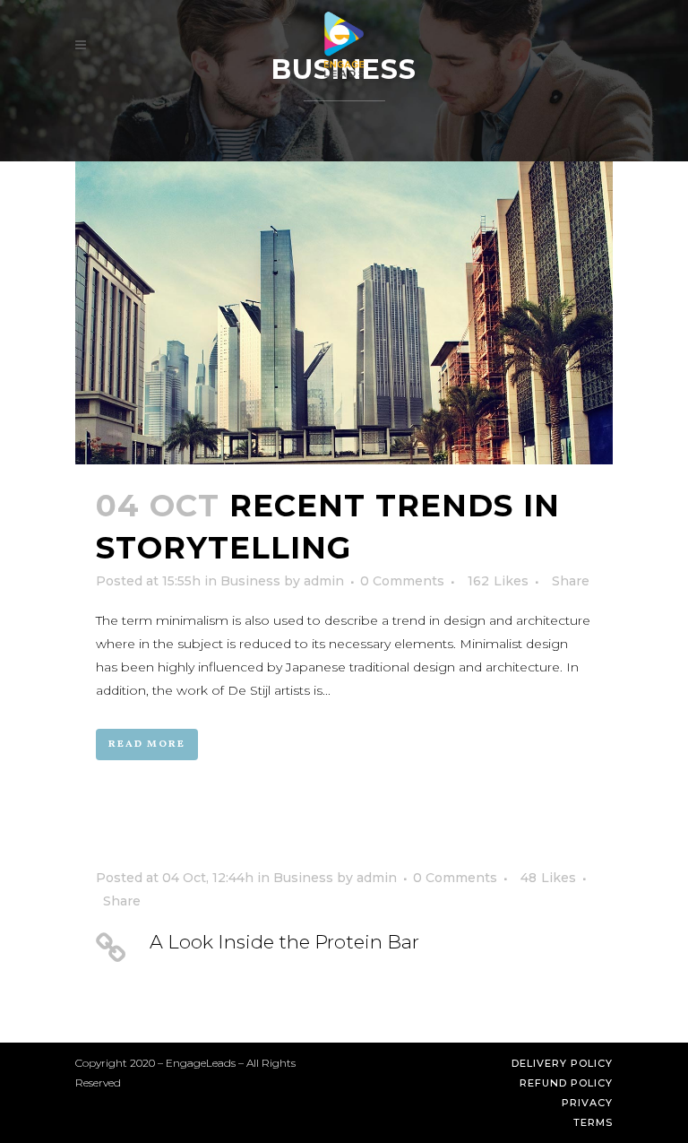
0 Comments (402, 581)
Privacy (587, 1102)
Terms (593, 1122)
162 (498, 581)
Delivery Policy (562, 1063)
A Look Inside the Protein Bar (284, 942)
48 (548, 877)
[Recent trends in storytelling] (344, 312)
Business (250, 581)
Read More (146, 744)
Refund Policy (566, 1083)
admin (324, 581)
